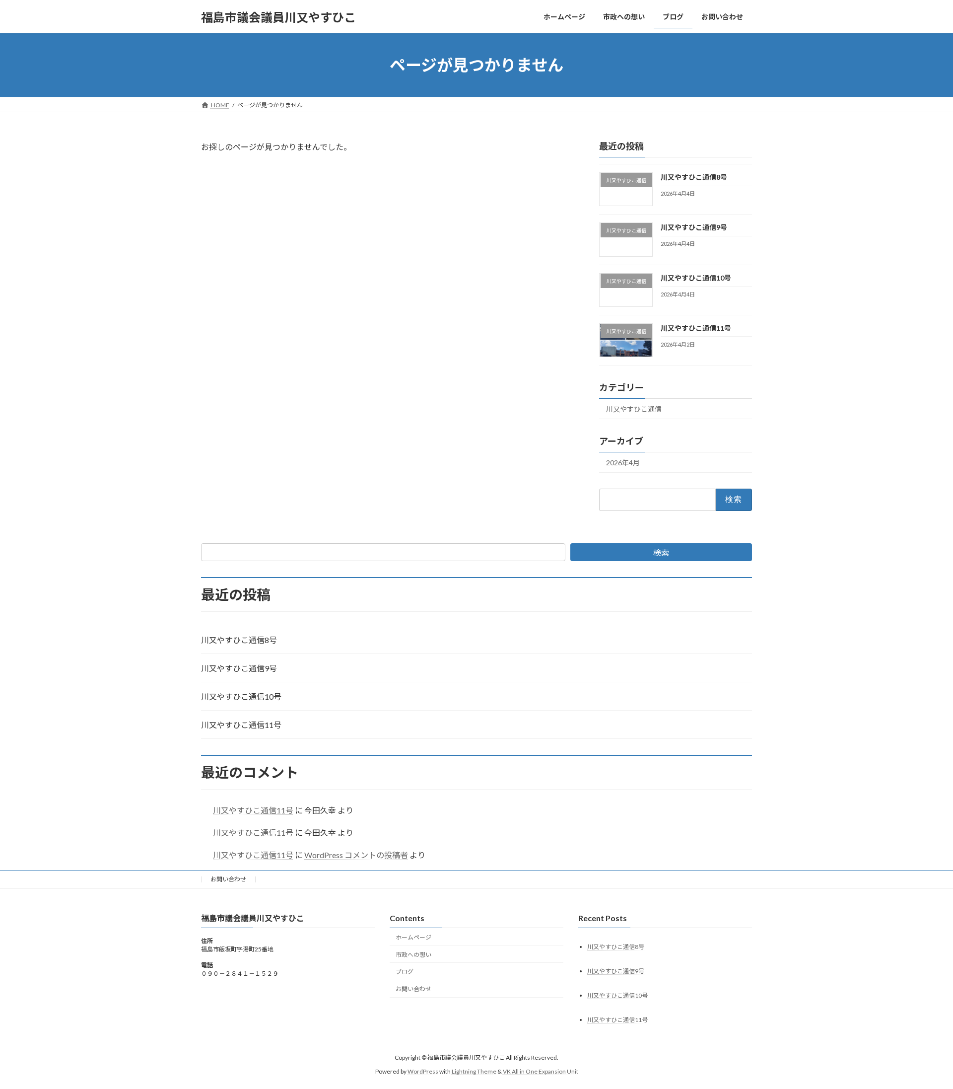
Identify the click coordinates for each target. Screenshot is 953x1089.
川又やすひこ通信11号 (696, 328)
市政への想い (413, 954)
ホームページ (413, 937)
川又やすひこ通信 (634, 409)
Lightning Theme (474, 1071)
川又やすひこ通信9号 (694, 227)
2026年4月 (623, 462)
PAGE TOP (922, 1046)
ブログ (404, 972)
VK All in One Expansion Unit (540, 1071)
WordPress (423, 1071)
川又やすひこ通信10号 (696, 278)
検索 (661, 552)
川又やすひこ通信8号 (694, 177)
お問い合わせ (228, 879)
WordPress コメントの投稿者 (356, 855)
